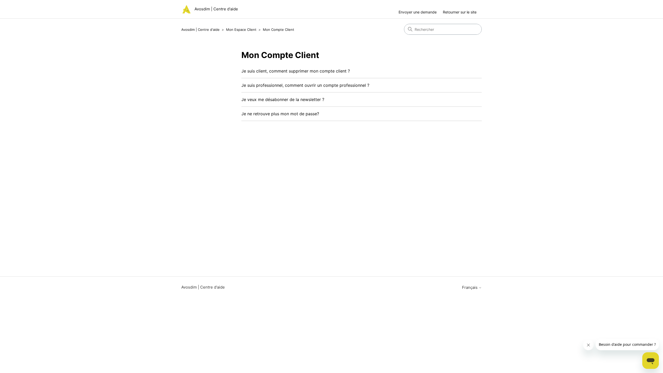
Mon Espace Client (241, 29)
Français (470, 287)
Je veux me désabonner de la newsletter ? (282, 99)
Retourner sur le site (460, 12)
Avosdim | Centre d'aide (200, 29)
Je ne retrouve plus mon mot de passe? (280, 113)
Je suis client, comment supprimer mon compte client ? (295, 71)
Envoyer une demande (418, 12)
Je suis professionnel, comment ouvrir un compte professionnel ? (305, 85)
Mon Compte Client (278, 29)
